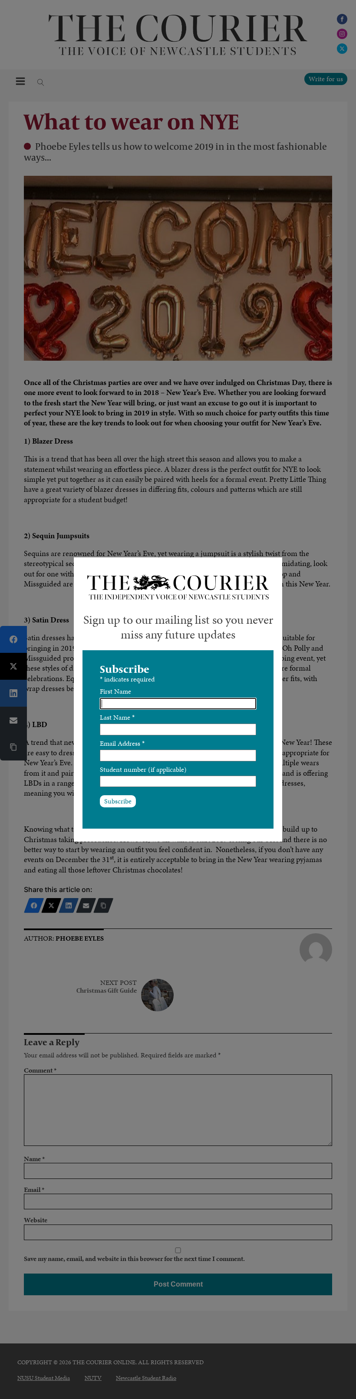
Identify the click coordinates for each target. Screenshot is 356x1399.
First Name (115, 691)
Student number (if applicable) (143, 769)
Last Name (117, 717)
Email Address (122, 743)
